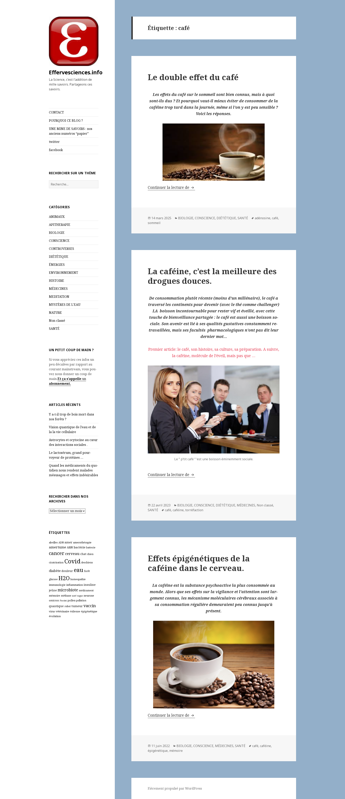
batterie (90, 547)
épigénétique (89, 611)
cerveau (72, 553)
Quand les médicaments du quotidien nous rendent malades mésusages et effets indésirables (73, 470)
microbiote (68, 590)
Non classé (57, 320)
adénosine (262, 218)
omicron (54, 600)
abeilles (53, 542)
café (275, 218)
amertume (57, 547)
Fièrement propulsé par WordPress (175, 788)
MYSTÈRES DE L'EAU (64, 304)
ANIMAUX (57, 216)
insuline (90, 585)
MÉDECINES (58, 288)
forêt (87, 571)
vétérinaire (62, 611)
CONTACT (56, 112)
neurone (89, 595)
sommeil (154, 223)
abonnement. (60, 383)
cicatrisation (56, 562)
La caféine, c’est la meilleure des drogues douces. (212, 276)
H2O (64, 578)
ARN (70, 547)
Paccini (63, 600)
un (83, 379)
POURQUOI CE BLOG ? (66, 120)
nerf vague (77, 595)
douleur (67, 571)
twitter (54, 141)
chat (83, 554)
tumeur (77, 606)
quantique (56, 606)
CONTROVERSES (61, 248)
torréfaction (194, 510)
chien (90, 554)
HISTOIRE (56, 280)
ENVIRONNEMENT (63, 272)
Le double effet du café (193, 77)
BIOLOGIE (56, 232)
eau (78, 570)
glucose (53, 579)
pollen (71, 600)
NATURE (55, 312)
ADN (61, 542)
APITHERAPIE (59, 224)
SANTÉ (54, 328)
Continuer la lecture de (171, 187)
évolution (55, 616)
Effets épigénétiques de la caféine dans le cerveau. (199, 563)
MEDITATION (59, 296)
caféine (178, 510)
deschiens (87, 562)
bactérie (79, 547)
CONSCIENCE (59, 240)
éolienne (75, 611)
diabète (55, 570)
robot (67, 606)
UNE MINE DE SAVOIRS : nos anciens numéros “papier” (70, 131)
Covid (72, 561)
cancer (56, 553)
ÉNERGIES (57, 264)
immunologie (57, 585)
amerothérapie (82, 542)
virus (52, 611)
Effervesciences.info (75, 72)
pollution (81, 600)
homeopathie (78, 579)
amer (68, 542)
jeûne (53, 590)
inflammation (74, 585)
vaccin (89, 605)
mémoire (54, 595)
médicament (86, 590)
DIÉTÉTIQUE (58, 256)
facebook (56, 150)
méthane (66, 595)
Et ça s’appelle (69, 379)
